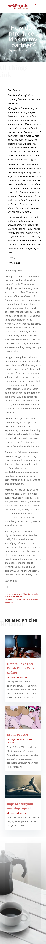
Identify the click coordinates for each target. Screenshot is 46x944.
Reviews (23, 677)
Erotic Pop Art (17, 735)
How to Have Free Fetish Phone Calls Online (20, 668)
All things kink (13, 677)
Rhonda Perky (18, 50)
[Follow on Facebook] (23, 62)
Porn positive (26, 739)
